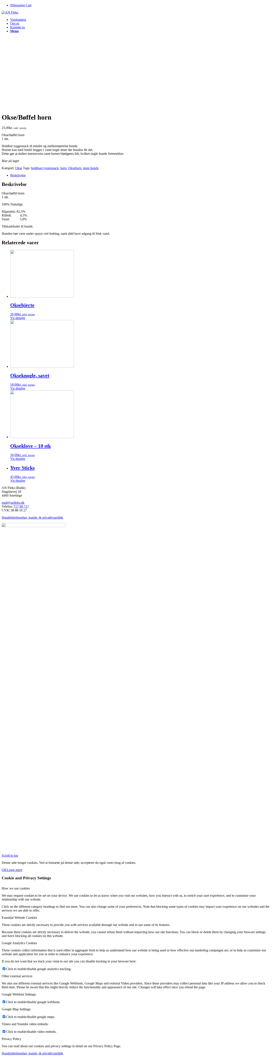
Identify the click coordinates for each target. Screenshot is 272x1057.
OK (4, 870)
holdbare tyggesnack (45, 168)
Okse (18, 168)
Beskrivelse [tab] (18, 175)
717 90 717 (21, 506)
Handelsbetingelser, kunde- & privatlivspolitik (32, 517)
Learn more (14, 870)
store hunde (91, 168)
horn (63, 168)
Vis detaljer (17, 318)
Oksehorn (74, 168)
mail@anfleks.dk (13, 502)
